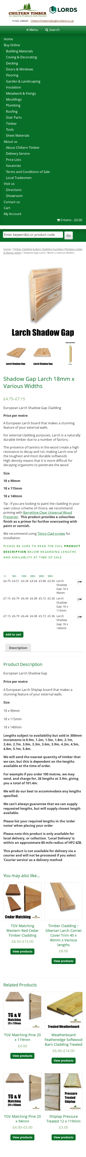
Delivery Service (18, 153)
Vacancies (13, 165)
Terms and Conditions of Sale (28, 172)
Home (8, 39)
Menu (32, 29)
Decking (12, 63)
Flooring (12, 75)
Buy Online (12, 45)
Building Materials (19, 51)
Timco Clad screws (51, 533)
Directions (14, 190)
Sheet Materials (17, 135)
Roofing (12, 111)
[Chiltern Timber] (43, 15)
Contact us (12, 202)
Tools (10, 129)
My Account (12, 214)
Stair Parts (14, 117)
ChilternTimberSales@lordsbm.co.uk (52, 21)
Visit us (9, 183)
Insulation (13, 87)
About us (10, 141)
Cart (7, 208)
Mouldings (14, 99)
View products (22, 951)
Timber (11, 123)
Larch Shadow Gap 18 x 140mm (62, 622)
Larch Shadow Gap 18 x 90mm (62, 587)
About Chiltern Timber (23, 147)
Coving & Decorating (21, 57)
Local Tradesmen (19, 178)
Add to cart (13, 634)
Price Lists (13, 159)
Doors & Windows (19, 69)
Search (54, 30)
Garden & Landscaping (23, 81)
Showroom (14, 196)
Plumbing (13, 105)
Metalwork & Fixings (21, 93)
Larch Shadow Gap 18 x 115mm (62, 604)
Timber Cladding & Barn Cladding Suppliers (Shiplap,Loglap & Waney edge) (42, 250)
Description (18, 648)
